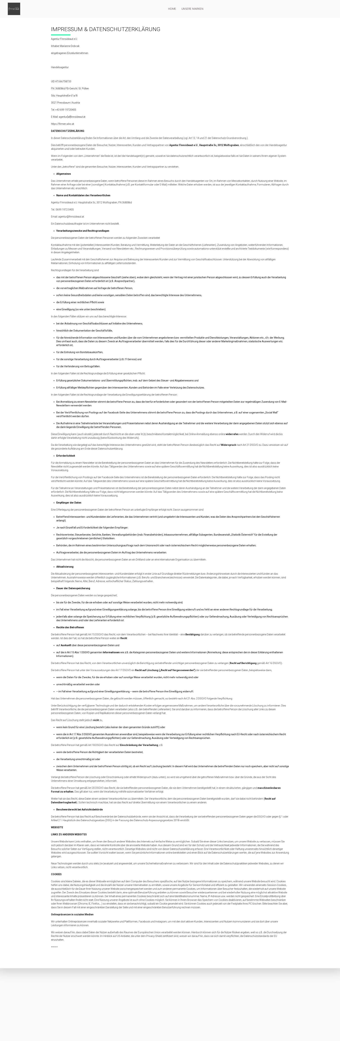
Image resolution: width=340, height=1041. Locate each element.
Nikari (232, 996)
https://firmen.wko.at (62, 123)
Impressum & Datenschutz (243, 1007)
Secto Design (236, 989)
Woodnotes (235, 992)
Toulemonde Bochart (240, 1000)
